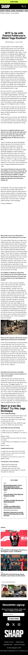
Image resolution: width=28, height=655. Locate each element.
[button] (25, 6)
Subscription (7, 644)
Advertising (20, 642)
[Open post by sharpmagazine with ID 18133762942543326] (23, 588)
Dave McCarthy (9, 42)
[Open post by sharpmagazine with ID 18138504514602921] (23, 594)
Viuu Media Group (23, 650)
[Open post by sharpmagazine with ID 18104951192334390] (17, 594)
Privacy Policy (9, 642)
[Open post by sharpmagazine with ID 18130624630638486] (11, 594)
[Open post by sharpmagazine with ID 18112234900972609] (11, 588)
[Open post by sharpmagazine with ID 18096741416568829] (5, 588)
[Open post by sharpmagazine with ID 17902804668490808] (5, 594)
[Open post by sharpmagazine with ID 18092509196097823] (17, 588)
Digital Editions (19, 644)
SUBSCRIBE (14, 2)
